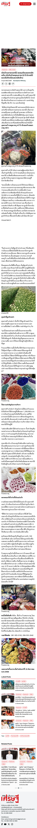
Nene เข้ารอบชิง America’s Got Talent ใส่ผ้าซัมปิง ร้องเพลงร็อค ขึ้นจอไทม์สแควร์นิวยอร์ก (27, 770)
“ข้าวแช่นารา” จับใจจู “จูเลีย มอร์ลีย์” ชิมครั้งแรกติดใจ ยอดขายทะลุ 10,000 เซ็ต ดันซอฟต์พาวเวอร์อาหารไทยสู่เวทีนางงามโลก (25, 713)
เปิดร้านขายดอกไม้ (24, 736)
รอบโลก (24, 681)
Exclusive (18, 694)
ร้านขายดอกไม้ (14, 736)
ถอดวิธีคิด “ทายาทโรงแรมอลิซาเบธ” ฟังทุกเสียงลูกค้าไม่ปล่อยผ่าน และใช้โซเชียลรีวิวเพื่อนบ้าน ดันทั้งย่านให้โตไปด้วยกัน (25, 700)
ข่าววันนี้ (18, 681)
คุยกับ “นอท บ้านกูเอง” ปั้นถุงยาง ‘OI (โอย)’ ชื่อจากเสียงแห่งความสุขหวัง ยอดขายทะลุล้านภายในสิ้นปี (25, 725)
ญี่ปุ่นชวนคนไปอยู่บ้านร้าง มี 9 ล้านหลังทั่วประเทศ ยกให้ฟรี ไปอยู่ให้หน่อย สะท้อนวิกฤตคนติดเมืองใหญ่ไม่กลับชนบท (25, 687)
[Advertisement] (18, 27)
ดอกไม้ (7, 736)
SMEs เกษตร (12, 70)
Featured (4, 70)
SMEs (31, 694)
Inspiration (30, 761)
